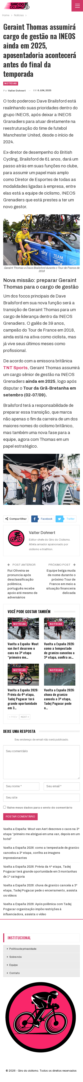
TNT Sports (15, 367)
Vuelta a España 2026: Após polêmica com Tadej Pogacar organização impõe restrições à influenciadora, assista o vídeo (37, 909)
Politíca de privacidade (22, 948)
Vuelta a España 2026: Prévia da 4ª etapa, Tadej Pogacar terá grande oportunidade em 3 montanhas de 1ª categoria (40, 871)
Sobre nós (15, 956)
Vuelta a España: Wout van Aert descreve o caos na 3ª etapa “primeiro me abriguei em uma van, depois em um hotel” (41, 834)
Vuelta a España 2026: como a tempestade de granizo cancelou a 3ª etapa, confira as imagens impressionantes (41, 853)
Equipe (13, 965)
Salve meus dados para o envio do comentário (39, 807)
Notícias (10, 83)
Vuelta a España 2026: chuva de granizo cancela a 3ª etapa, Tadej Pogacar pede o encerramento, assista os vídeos (40, 890)
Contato (14, 973)
